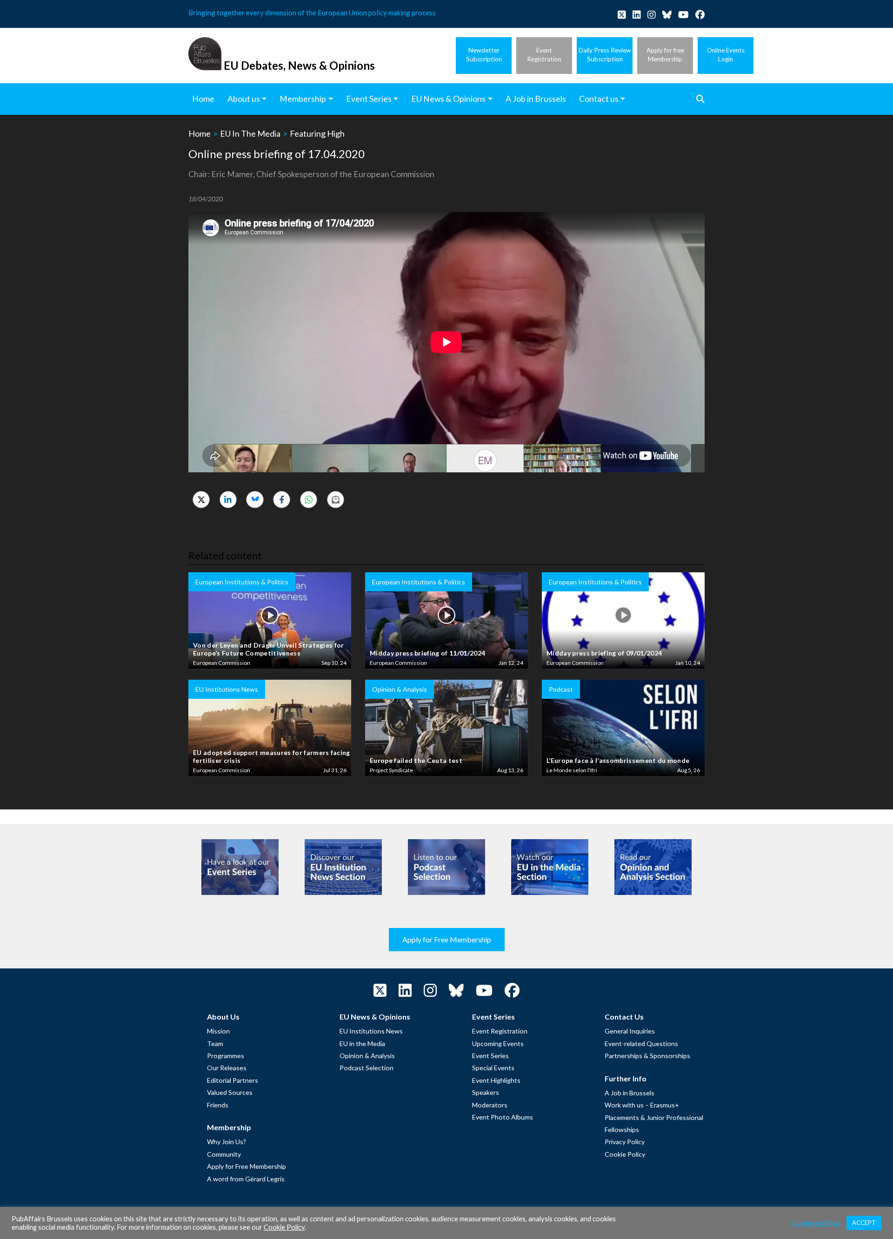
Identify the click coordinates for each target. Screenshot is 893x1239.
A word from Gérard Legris (246, 1179)
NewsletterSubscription (484, 54)
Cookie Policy (625, 1154)
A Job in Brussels (629, 1093)
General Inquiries (630, 1031)
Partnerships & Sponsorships (647, 1056)
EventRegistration (544, 54)
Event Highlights (496, 1080)
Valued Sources (230, 1092)
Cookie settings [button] (816, 1223)
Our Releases (227, 1068)
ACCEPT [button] (864, 1222)
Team (215, 1043)
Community (224, 1154)
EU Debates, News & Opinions (299, 65)
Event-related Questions (641, 1043)
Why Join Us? (226, 1142)
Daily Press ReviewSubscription (605, 54)
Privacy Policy (625, 1142)
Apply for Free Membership (446, 939)
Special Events (493, 1068)
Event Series (490, 1056)
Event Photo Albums (502, 1117)
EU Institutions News (371, 1031)
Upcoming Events (498, 1043)
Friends (217, 1105)
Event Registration (499, 1031)
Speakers (485, 1092)
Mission (218, 1031)
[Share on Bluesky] (254, 499)
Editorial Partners (232, 1080)
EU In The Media (250, 133)
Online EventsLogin (726, 54)
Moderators (489, 1105)
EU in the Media (362, 1043)
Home (199, 133)
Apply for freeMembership (665, 54)
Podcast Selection (366, 1068)
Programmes (225, 1056)
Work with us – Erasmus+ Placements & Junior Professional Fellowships (654, 1117)
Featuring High (317, 133)
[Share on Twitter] (201, 499)
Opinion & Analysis (367, 1056)
